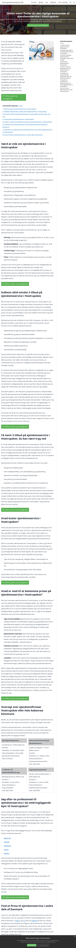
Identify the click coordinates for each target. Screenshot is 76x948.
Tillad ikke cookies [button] (43, 945)
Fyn (46, 2)
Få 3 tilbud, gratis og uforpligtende (38, 25)
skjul (20, 106)
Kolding (6, 853)
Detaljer (53, 942)
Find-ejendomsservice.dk (12, 2)
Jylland (41, 2)
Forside (33, 2)
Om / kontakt (63, 2)
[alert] (38, 941)
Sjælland (53, 2)
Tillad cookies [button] (31, 945)
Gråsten (7, 842)
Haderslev (7, 846)
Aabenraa (7, 838)
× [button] (74, 936)
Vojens (6, 849)
